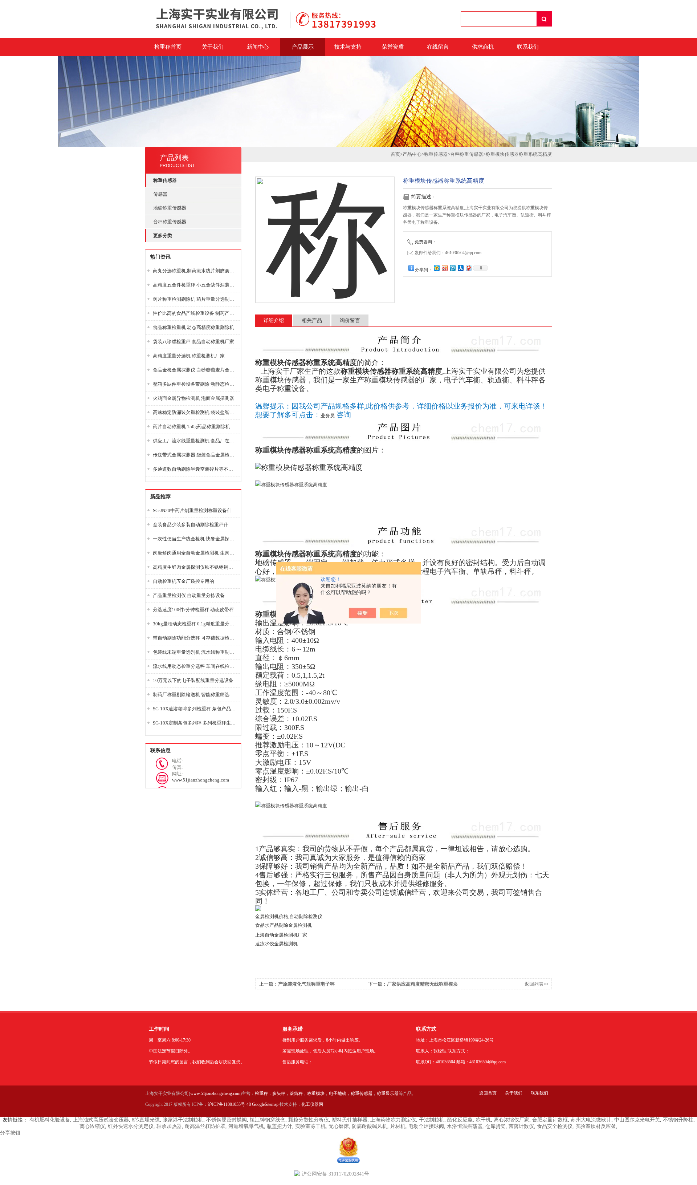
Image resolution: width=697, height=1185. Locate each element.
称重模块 (316, 1093)
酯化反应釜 (460, 1120)
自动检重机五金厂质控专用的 (183, 581)
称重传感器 (436, 154)
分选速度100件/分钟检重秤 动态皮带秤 (193, 609)
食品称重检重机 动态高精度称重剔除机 (193, 327)
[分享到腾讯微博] (452, 267)
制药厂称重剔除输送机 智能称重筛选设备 (195, 694)
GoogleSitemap (265, 1104)
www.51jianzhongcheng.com (215, 1093)
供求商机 (483, 47)
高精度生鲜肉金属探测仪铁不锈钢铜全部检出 (195, 567)
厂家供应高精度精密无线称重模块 (422, 984)
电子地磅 (337, 1093)
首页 (395, 154)
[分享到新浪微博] (444, 267)
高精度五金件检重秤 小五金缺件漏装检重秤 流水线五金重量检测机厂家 (195, 285)
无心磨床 (339, 1126)
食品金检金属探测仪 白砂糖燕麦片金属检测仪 (195, 370)
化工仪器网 (312, 1104)
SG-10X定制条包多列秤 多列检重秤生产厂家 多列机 (195, 723)
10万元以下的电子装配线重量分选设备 (193, 680)
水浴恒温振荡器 (464, 1126)
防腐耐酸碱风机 (369, 1126)
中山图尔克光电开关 (637, 1120)
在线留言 (438, 47)
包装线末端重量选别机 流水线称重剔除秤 (195, 652)
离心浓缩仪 (92, 1126)
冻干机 (483, 1120)
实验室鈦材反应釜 (595, 1126)
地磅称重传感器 (169, 208)
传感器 (160, 194)
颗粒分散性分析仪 (308, 1120)
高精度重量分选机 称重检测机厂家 (189, 355)
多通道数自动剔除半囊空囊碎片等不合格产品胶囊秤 (195, 469)
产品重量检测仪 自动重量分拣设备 (189, 595)
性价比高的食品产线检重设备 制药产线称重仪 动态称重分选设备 (195, 313)
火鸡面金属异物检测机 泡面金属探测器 (193, 398)
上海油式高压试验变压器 (101, 1120)
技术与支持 (348, 47)
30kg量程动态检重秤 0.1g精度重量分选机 (195, 623)
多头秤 (278, 1093)
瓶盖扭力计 (279, 1126)
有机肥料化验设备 (49, 1120)
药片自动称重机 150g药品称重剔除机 (191, 426)
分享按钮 (10, 1133)
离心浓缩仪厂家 (511, 1120)
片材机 (397, 1126)
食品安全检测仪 (554, 1126)
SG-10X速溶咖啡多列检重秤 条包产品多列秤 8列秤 (195, 708)
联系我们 (528, 47)
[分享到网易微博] (468, 267)
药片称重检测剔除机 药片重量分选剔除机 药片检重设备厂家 (195, 299)
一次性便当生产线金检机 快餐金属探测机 (195, 538)
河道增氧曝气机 (246, 1126)
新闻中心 (258, 47)
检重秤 (261, 1093)
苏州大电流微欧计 (591, 1120)
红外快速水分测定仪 (131, 1126)
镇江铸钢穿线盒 (267, 1120)
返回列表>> (537, 984)
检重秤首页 (168, 47)
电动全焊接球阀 (426, 1126)
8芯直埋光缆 (146, 1120)
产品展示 (303, 47)
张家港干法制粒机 (183, 1120)
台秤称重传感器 (169, 221)
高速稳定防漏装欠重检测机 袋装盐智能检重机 (195, 412)
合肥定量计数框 (550, 1120)
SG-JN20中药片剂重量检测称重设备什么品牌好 (195, 510)
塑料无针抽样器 (349, 1120)
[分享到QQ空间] (436, 267)
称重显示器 (388, 1093)
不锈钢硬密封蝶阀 (226, 1120)
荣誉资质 (393, 47)
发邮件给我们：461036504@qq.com (448, 252)
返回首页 (488, 1093)
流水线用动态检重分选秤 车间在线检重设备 (195, 666)
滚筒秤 (296, 1093)
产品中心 (412, 154)
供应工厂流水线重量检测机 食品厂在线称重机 (195, 440)
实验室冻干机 (310, 1126)
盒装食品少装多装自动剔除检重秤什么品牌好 (195, 524)
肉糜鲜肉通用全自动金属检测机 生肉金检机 (195, 553)
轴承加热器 (169, 1126)
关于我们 (213, 47)
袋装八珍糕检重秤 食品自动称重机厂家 (193, 341)
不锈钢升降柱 (678, 1120)
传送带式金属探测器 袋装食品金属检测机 (195, 455)
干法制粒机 (431, 1120)
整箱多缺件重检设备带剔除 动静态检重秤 (195, 384)
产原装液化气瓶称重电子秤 (306, 984)
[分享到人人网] (460, 267)
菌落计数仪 (521, 1126)
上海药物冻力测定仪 (393, 1120)
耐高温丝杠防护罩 (205, 1126)
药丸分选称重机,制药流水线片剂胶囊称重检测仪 (195, 270)
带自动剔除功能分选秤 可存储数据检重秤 (195, 638)
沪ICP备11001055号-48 (229, 1104)
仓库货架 (495, 1126)
